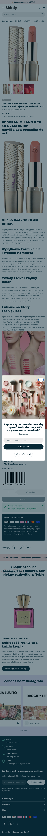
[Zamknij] (41, 380)
